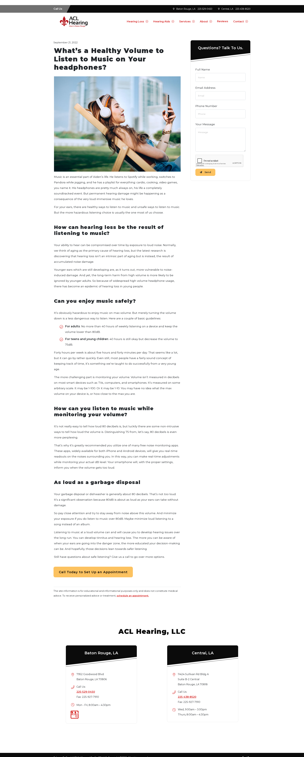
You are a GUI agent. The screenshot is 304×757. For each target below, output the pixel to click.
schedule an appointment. (133, 595)
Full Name (202, 69)
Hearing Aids (161, 21)
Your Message (205, 124)
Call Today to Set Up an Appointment (93, 572)
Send (208, 172)
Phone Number (206, 106)
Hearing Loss (135, 21)
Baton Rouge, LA (185, 8)
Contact (238, 21)
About (204, 21)
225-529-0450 (205, 8)
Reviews (222, 21)
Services (185, 21)
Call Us (58, 8)
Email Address (205, 87)
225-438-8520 (242, 8)
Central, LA (227, 8)
